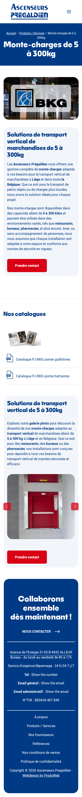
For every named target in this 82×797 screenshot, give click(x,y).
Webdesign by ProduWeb (41, 775)
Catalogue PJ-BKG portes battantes (42, 376)
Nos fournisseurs (41, 734)
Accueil (11, 33)
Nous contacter (36, 631)
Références (41, 743)
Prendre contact (27, 265)
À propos (41, 717)
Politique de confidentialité (41, 761)
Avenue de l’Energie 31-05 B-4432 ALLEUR (41, 652)
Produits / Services (31, 33)
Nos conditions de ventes (41, 752)
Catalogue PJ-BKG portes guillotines (43, 359)
